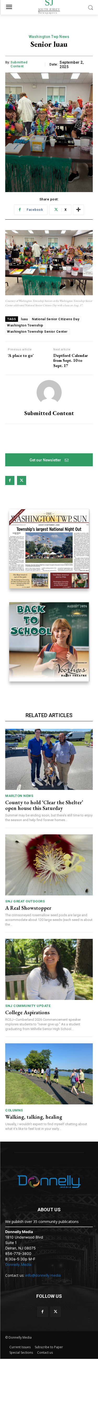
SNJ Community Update (27, 1005)
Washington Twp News (49, 37)
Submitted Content (19, 64)
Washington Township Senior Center (37, 331)
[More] (78, 210)
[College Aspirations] (49, 969)
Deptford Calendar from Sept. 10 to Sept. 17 (70, 360)
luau (24, 319)
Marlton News (19, 795)
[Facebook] (9, 480)
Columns (14, 1110)
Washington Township (25, 325)
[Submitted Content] (49, 392)
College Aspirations (27, 1012)
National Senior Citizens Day (55, 319)
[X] (21, 480)
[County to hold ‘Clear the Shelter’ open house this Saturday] (49, 759)
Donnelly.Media (18, 1264)
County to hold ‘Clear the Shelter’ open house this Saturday (44, 805)
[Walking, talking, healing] (49, 1073)
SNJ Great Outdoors (25, 901)
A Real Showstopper (28, 908)
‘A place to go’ (21, 355)
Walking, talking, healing (33, 1117)
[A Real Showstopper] (49, 864)
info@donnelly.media (43, 1275)
